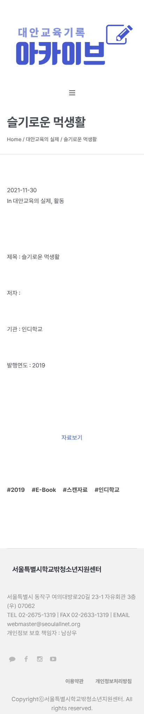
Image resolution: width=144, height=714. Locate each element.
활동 (59, 200)
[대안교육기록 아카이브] (72, 46)
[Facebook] (26, 659)
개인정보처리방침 (113, 681)
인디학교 (109, 489)
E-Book (46, 489)
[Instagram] (39, 659)
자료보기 (72, 437)
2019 (18, 489)
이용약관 (74, 681)
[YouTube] (53, 659)
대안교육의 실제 (42, 139)
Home (14, 139)
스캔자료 (77, 489)
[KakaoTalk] (12, 659)
